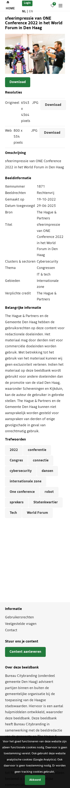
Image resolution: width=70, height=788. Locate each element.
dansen (47, 471)
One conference (22, 492)
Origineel (12, 103)
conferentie (37, 450)
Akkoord (35, 780)
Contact (11, 630)
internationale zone (25, 481)
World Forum (37, 513)
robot (49, 492)
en (31, 11)
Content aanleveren (25, 652)
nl (24, 11)
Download (18, 82)
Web (8, 131)
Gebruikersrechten (19, 617)
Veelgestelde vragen (20, 624)
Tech (13, 513)
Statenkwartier (45, 502)
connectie (41, 460)
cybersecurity (21, 471)
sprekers (17, 502)
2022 (14, 450)
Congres (16, 460)
